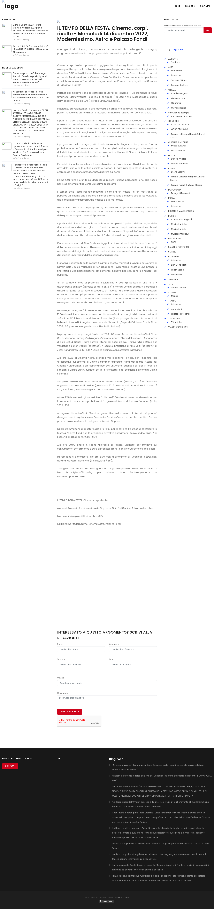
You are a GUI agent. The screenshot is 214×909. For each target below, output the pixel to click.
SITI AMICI (173, 279)
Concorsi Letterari (180, 124)
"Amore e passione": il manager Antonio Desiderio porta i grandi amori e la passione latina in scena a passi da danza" (30, 77)
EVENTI (171, 168)
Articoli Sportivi (178, 287)
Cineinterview (178, 98)
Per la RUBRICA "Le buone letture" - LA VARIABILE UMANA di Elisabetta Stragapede (31, 49)
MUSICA (172, 216)
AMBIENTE (173, 58)
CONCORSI (173, 121)
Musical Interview (180, 233)
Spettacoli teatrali (180, 313)
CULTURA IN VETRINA (178, 142)
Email (112, 659)
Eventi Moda (177, 201)
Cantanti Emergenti (181, 219)
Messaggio (63, 693)
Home (177, 6)
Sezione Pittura (178, 80)
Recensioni (176, 274)
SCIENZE (172, 251)
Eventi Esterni (178, 171)
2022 (173, 242)
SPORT (171, 284)
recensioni (176, 309)
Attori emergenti (179, 93)
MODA (171, 197)
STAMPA (172, 292)
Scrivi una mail (122, 897)
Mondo (174, 296)
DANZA (171, 155)
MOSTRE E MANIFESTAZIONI (181, 211)
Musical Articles (179, 224)
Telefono (61, 659)
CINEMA (172, 89)
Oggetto (61, 677)
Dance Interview (179, 163)
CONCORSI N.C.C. (179, 129)
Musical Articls (178, 229)
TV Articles (176, 322)
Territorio (175, 62)
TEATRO (172, 300)
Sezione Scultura (179, 85)
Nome (60, 644)
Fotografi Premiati (180, 193)
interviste (176, 75)
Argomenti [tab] (178, 49)
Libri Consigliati (178, 264)
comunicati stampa (178, 112)
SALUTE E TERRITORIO (178, 247)
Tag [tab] (168, 49)
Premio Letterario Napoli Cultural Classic (187, 136)
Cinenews (176, 103)
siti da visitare (178, 150)
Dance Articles (178, 158)
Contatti (205, 6)
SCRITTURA (173, 256)
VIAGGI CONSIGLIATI (178, 326)
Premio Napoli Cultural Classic (186, 185)
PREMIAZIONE (174, 238)
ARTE (170, 67)
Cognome (114, 644)
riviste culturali (178, 145)
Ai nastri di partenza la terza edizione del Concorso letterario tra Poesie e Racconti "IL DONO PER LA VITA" (31, 96)
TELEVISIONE (174, 318)
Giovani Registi (178, 107)
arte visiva (176, 70)
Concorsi (190, 6)
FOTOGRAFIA (174, 189)
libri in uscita (177, 269)
